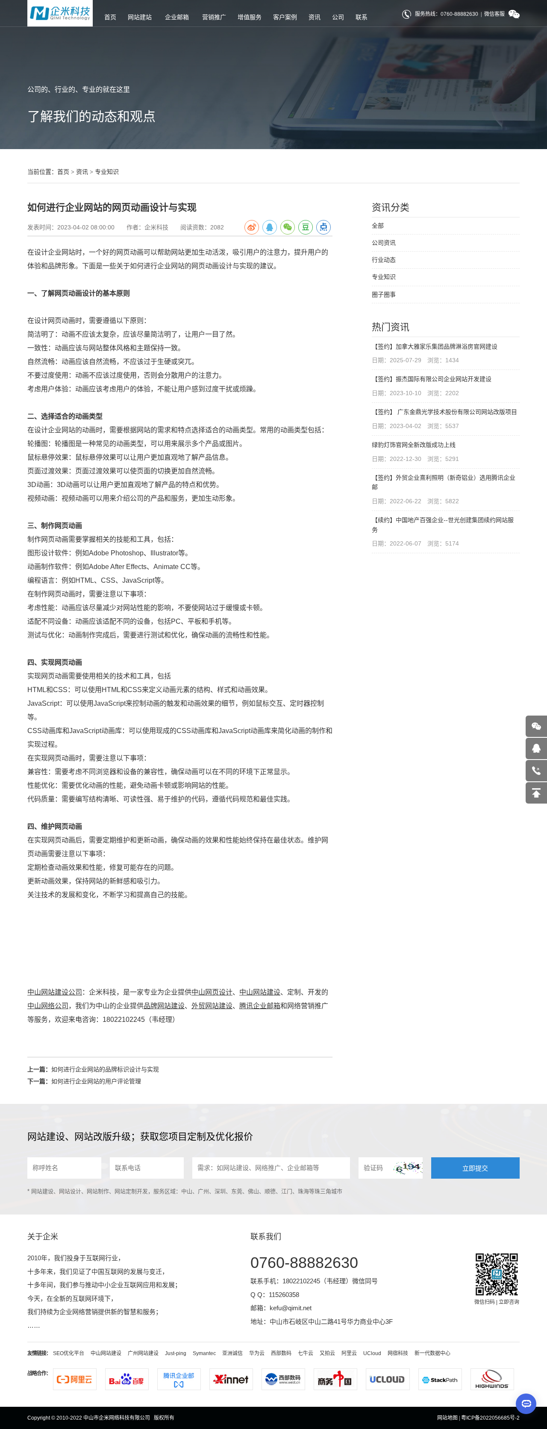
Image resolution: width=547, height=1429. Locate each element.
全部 (378, 225)
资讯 (315, 17)
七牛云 (305, 1353)
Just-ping (175, 1353)
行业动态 (384, 259)
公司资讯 (384, 242)
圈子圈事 (384, 294)
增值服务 (250, 17)
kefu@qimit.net (291, 1308)
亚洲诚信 (232, 1353)
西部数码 (281, 1353)
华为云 (257, 1353)
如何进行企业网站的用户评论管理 (96, 1081)
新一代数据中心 (432, 1353)
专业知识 (107, 171)
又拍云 (327, 1353)
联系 (362, 17)
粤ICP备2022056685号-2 (490, 1418)
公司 (338, 17)
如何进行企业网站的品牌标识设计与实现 (105, 1069)
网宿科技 (398, 1353)
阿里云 (349, 1353)
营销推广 (214, 17)
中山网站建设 (106, 1353)
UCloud (372, 1353)
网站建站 (140, 17)
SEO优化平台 (68, 1353)
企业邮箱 (177, 17)
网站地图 (447, 1418)
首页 (110, 17)
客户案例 (285, 17)
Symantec (204, 1353)
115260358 (284, 1294)
